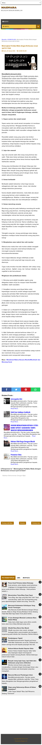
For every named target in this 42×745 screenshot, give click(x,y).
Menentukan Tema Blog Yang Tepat (20, 595)
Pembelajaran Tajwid (15, 638)
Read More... (15, 408)
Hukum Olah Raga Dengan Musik (23, 441)
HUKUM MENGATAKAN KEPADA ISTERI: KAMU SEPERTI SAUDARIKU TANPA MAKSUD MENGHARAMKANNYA (24, 427)
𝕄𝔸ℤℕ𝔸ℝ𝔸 (25, 738)
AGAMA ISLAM (22, 51)
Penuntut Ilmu (16, 454)
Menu (6, 22)
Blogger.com (24, 741)
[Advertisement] (21, 15)
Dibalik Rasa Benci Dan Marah (18, 628)
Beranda (22, 523)
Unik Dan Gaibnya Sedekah (20, 412)
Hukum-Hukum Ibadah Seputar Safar (20, 648)
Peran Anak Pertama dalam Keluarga (20, 583)
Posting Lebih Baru (7, 523)
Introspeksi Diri (16, 399)
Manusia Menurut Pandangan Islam (20, 675)
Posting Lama (36, 523)
